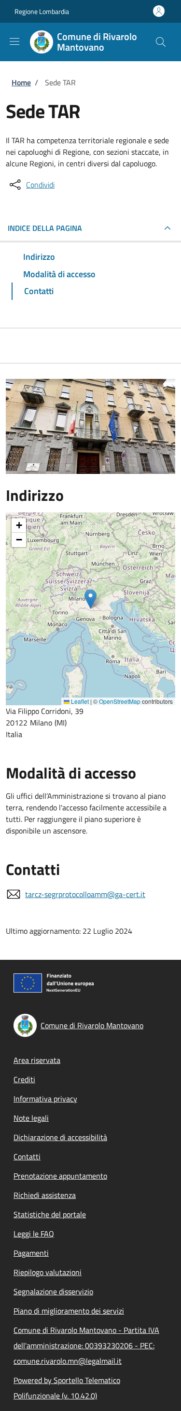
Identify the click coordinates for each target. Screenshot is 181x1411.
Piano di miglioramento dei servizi (69, 1311)
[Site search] (161, 42)
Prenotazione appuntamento (60, 1176)
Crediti (24, 1079)
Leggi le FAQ (34, 1233)
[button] (90, 599)
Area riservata (37, 1060)
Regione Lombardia (41, 11)
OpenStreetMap (119, 701)
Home (21, 82)
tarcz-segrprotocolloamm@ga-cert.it (85, 894)
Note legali (31, 1118)
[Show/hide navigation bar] (14, 41)
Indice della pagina (45, 228)
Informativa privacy (45, 1098)
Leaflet (79, 701)
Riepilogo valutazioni (48, 1272)
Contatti (27, 1156)
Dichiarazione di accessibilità (60, 1137)
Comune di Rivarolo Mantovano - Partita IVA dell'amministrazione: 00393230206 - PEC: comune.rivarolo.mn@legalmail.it (86, 1345)
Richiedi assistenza (45, 1195)
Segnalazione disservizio (53, 1291)
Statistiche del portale (50, 1214)
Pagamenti (31, 1253)
